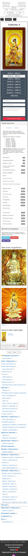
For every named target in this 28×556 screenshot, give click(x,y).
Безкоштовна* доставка (8, 181)
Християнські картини (9, 408)
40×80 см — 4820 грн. (14, 79)
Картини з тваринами (8, 406)
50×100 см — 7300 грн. (14, 81)
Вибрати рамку (6, 208)
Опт (19, 352)
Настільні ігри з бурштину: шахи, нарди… (15, 502)
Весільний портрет (8, 419)
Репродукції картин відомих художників (14, 393)
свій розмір (14, 95)
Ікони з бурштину (7, 361)
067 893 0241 (10, 12)
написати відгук (22, 346)
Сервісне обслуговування (14, 545)
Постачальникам (14, 547)
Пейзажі (4, 390)
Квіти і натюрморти (8, 395)
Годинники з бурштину (9, 489)
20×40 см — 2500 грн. (14, 73)
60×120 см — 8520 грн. (14, 84)
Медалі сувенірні (7, 443)
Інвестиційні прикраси (9, 468)
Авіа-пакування (14, 212)
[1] (3, 345)
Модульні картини (8, 432)
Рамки (9, 352)
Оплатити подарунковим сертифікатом (14, 166)
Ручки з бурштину (7, 476)
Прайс (14, 352)
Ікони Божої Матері (8, 366)
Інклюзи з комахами (8, 491)
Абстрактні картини (8, 411)
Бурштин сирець (7, 510)
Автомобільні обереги (9, 497)
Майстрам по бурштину (10, 508)
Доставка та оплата (7, 178)
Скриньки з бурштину (8, 486)
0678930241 (6, 237)
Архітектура (5, 398)
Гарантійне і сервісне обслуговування (12, 184)
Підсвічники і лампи (8, 484)
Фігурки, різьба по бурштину (11, 473)
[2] (5, 345)
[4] (9, 345)
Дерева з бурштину (8, 481)
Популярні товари (8, 513)
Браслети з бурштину (8, 465)
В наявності (5, 516)
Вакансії (14, 550)
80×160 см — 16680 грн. (14, 90)
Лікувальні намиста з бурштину (12, 457)
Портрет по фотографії (9, 430)
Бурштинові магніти (8, 499)
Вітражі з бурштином (9, 449)
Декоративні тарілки (9, 441)
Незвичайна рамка (14, 194)
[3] (7, 345)
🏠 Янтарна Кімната (5, 541)
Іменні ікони (5, 371)
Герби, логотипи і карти (9, 403)
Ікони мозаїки (6, 358)
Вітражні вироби (7, 452)
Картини (4, 387)
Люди (4, 401)
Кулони (4, 462)
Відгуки (5, 175)
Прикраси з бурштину (9, 454)
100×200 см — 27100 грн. (14, 93)
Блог (3, 519)
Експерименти (6, 522)
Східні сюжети (6, 414)
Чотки (4, 494)
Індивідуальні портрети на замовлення (14, 424)
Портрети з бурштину (9, 416)
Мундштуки (5, 478)
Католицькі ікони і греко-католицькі (12, 385)
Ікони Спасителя (7, 369)
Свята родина (6, 379)
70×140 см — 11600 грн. (14, 87)
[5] (6, 348)
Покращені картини (10, 355)
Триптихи (5, 435)
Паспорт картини (14, 221)
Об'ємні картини (7, 446)
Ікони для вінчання (8, 364)
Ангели (4, 374)
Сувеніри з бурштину (9, 470)
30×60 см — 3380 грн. (14, 76)
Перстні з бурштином (8, 460)
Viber (20, 12)
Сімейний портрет (7, 422)
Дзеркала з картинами (9, 438)
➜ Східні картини (15, 541)
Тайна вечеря (6, 377)
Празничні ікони (7, 382)
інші (8, 240)
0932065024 (14, 237)
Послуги (4, 505)
